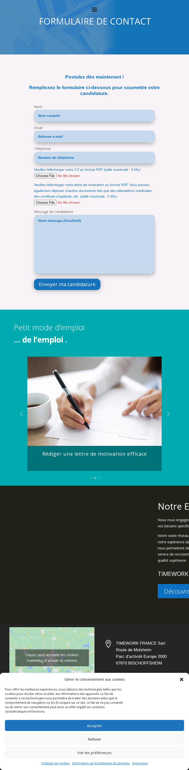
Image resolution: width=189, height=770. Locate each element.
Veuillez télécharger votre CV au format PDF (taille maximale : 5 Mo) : (88, 170)
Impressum (140, 763)
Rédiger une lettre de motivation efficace (94, 454)
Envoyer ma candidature (67, 284)
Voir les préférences (94, 752)
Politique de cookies (55, 763)
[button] (181, 679)
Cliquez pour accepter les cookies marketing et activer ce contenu (52, 657)
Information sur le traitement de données (101, 763)
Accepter (94, 725)
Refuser (94, 739)
